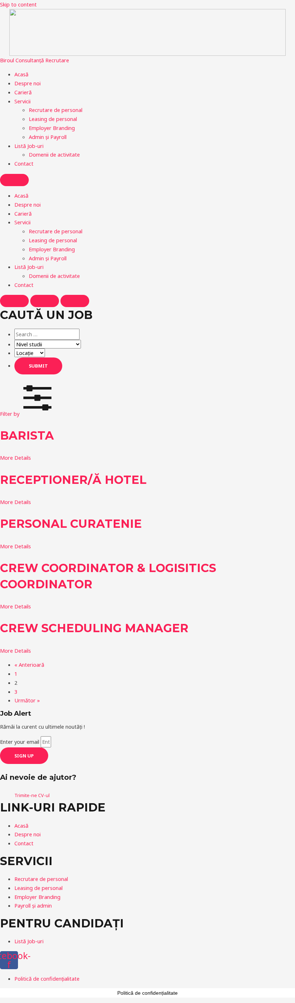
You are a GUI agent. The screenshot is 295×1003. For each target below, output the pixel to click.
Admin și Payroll (48, 136)
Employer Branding (52, 127)
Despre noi (27, 83)
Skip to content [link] (18, 4)
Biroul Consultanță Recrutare (34, 60)
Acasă (21, 74)
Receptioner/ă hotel (73, 480)
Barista (27, 435)
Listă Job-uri (29, 145)
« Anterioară (29, 664)
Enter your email (20, 741)
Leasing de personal (53, 118)
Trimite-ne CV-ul (32, 795)
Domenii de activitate (54, 154)
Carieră (23, 92)
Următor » (27, 700)
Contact (23, 163)
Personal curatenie (71, 524)
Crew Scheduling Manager (94, 628)
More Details (15, 457)
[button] (27, 413)
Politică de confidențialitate (147, 993)
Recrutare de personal (55, 109)
